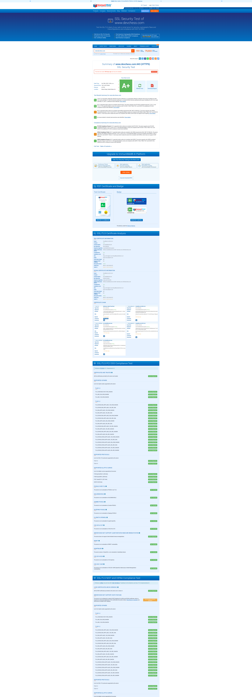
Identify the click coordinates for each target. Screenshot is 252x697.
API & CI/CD (121, 46)
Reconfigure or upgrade (132, 600)
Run (132, 50)
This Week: (146, 8)
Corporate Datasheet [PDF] (126, 178)
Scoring (129, 46)
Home (95, 46)
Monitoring (113, 46)
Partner (157, 5)
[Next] (222, 1)
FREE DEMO (126, 172)
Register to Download (103, 220)
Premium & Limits (144, 46)
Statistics (155, 45)
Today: (154, 8)
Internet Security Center (129, 8)
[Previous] (30, 1)
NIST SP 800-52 (116, 583)
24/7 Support (144, 5)
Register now (142, 1)
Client (153, 5)
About (135, 46)
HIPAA (101, 583)
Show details (123, 101)
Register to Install (136, 220)
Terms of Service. (131, 225)
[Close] (161, 1)
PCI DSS (102, 368)
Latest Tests (103, 46)
